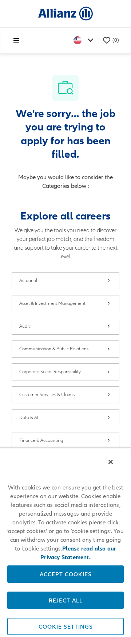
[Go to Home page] (65, 13)
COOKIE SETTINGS (66, 626)
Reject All (66, 600)
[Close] (111, 462)
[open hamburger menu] (16, 40)
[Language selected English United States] (84, 40)
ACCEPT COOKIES (66, 574)
